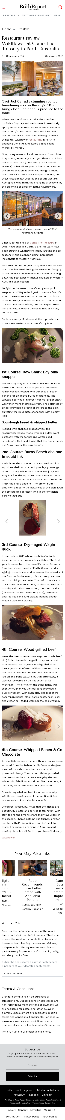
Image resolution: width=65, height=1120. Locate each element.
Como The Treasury (42, 242)
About (11, 1109)
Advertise (35, 1109)
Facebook (33, 1094)
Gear (57, 15)
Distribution (13, 1116)
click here (44, 1031)
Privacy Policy (31, 1116)
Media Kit (49, 1109)
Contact (22, 1109)
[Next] (58, 215)
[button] (5, 7)
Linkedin (47, 1094)
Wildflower (8, 837)
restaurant (35, 139)
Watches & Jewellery (36, 15)
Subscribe (32, 1076)
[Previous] (6, 215)
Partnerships (49, 1116)
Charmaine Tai (15, 56)
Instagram (19, 1094)
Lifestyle (9, 15)
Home (6, 29)
